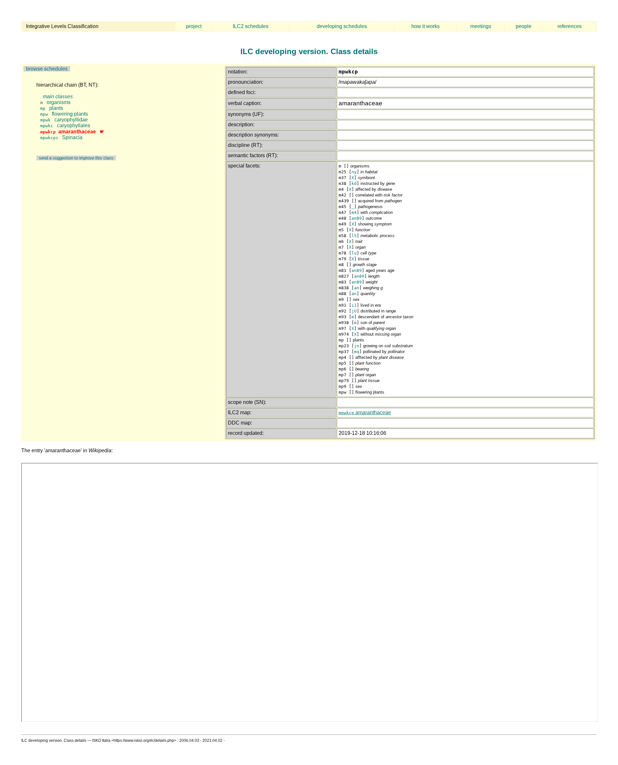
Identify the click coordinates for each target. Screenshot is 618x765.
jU (354, 311)
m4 (354, 212)
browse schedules (46, 69)
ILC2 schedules (250, 26)
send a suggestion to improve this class (76, 158)
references (569, 26)
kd (354, 183)
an (356, 287)
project (193, 26)
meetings (480, 26)
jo (356, 345)
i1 (354, 305)
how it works (425, 26)
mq (356, 351)
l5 (354, 235)
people (523, 26)
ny (354, 171)
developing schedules (342, 26)
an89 (356, 218)
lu (354, 253)
